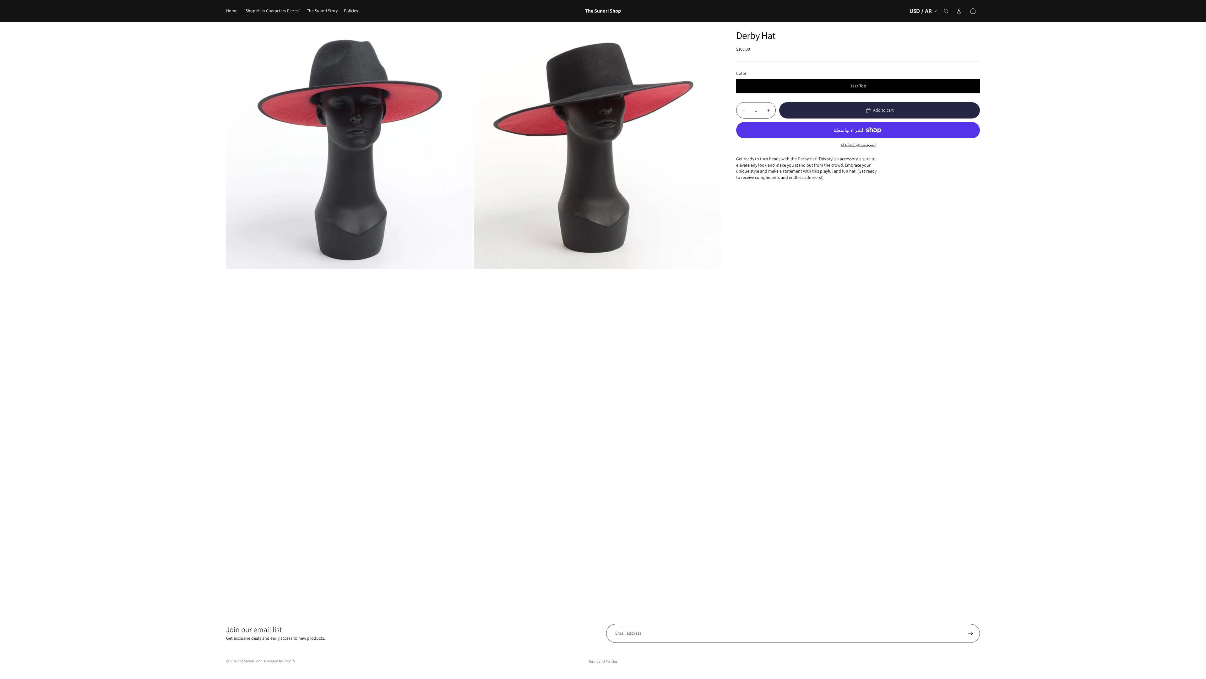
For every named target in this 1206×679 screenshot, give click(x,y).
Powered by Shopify (279, 661)
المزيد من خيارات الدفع (858, 144)
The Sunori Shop (250, 661)
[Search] (946, 11)
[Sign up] (970, 633)
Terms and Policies (603, 661)
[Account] (959, 11)
